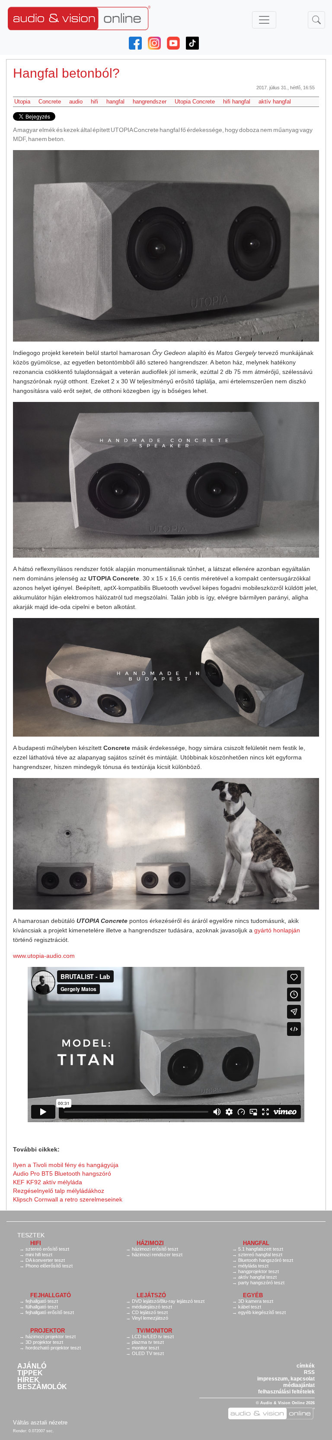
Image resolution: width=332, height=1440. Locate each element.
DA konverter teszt (45, 1260)
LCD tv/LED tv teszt (153, 1336)
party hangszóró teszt (261, 1282)
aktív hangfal (275, 101)
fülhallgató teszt (42, 1306)
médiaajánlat (299, 1385)
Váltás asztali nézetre (40, 1422)
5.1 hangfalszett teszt (260, 1249)
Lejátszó (151, 1295)
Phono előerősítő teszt (49, 1265)
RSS (309, 1372)
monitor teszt (145, 1347)
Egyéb (253, 1295)
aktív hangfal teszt (257, 1277)
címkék (306, 1366)
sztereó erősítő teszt (47, 1249)
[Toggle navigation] (264, 19)
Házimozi (150, 1243)
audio (76, 101)
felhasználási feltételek (286, 1392)
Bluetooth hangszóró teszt (265, 1260)
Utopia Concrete (195, 101)
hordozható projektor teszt (53, 1347)
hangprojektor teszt (258, 1271)
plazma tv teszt (148, 1342)
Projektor (47, 1330)
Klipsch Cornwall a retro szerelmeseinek (67, 1199)
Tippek (30, 1373)
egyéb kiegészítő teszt (262, 1312)
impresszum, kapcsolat (286, 1379)
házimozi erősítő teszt (155, 1249)
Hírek (28, 1380)
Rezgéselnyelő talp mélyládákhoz (58, 1190)
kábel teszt (249, 1306)
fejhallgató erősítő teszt (50, 1312)
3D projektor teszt (44, 1342)
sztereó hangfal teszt (260, 1254)
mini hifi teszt (39, 1254)
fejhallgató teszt (42, 1301)
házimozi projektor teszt (51, 1336)
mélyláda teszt (253, 1265)
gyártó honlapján (277, 930)
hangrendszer (149, 101)
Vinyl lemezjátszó (150, 1318)
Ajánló (31, 1366)
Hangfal (256, 1243)
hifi (94, 101)
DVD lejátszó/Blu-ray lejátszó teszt (168, 1301)
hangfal (115, 101)
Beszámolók (42, 1387)
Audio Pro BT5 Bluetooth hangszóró (62, 1173)
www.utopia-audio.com (44, 955)
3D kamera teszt (255, 1301)
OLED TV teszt (148, 1353)
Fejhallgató (50, 1295)
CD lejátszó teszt (150, 1312)
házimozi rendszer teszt (157, 1254)
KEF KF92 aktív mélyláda (47, 1182)
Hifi (35, 1243)
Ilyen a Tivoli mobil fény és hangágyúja (65, 1164)
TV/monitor (154, 1330)
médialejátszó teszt (152, 1306)
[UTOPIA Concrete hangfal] (166, 246)
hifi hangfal (236, 101)
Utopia (22, 101)
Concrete (49, 101)
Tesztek (31, 1235)
